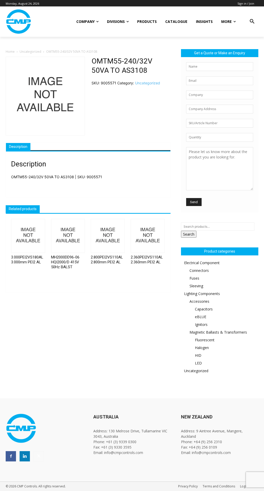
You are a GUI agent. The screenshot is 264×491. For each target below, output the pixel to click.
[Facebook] (11, 456)
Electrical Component (202, 262)
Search (188, 234)
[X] (39, 456)
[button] (252, 21)
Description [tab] (18, 147)
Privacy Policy (188, 486)
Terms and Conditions (219, 486)
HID (198, 355)
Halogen (202, 347)
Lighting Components (202, 293)
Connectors (199, 270)
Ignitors (201, 324)
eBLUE (200, 316)
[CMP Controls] (33, 21)
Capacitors (204, 309)
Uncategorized (30, 51)
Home (10, 51)
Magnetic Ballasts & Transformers (218, 332)
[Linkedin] (25, 456)
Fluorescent (204, 339)
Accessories (199, 301)
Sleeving (196, 285)
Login (244, 486)
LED (198, 363)
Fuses (194, 278)
